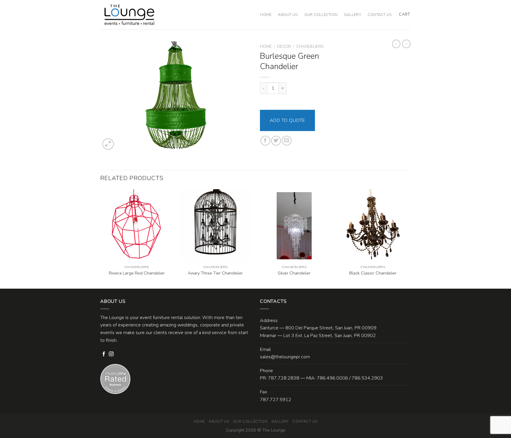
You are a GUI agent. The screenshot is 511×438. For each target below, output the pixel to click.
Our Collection (321, 14)
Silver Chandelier (294, 273)
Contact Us (380, 14)
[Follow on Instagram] (111, 354)
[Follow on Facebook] (103, 354)
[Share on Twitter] (276, 141)
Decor (284, 46)
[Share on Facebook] (265, 141)
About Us (287, 14)
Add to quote (287, 120)
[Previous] (100, 238)
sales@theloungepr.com (285, 357)
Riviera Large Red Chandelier (137, 273)
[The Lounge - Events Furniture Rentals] (129, 15)
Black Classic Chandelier (373, 273)
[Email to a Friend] (287, 141)
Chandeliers (310, 46)
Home (265, 14)
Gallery (352, 14)
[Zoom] (108, 144)
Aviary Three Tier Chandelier (215, 273)
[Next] (409, 238)
